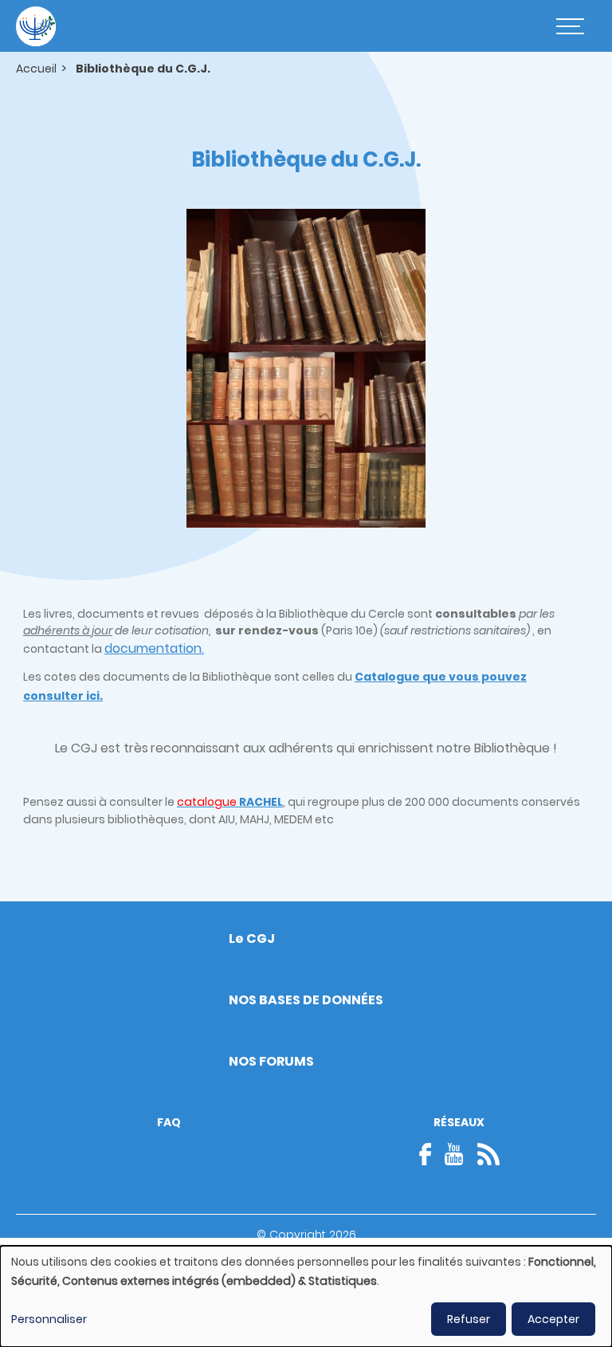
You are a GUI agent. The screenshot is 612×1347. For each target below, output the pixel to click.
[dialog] (306, 1296)
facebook (430, 1154)
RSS (488, 1154)
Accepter (553, 1319)
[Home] (36, 26)
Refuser (468, 1319)
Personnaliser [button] (49, 1319)
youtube (454, 1154)
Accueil (36, 69)
